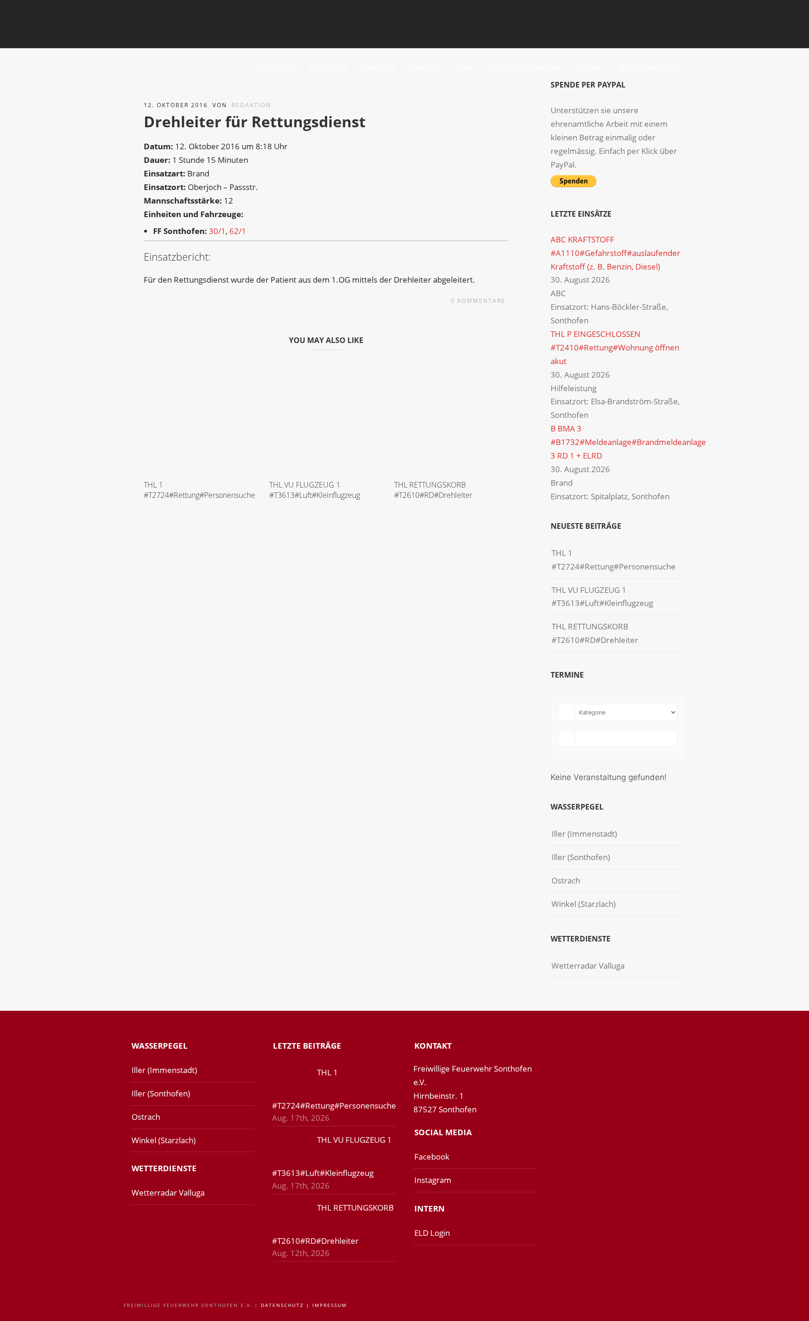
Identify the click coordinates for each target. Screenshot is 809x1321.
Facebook (431, 1156)
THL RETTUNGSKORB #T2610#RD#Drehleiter (433, 490)
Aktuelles (328, 68)
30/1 (217, 231)
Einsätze (378, 68)
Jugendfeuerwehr (524, 68)
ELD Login (432, 1232)
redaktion (251, 105)
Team (464, 68)
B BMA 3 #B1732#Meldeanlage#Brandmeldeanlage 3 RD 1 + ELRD (628, 442)
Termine (424, 68)
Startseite (274, 68)
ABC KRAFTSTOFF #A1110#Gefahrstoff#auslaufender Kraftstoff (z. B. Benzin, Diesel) (615, 253)
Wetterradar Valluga (588, 965)
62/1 (237, 231)
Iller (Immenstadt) (584, 833)
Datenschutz (282, 1305)
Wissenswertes (648, 68)
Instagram (432, 1180)
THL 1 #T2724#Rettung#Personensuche (199, 490)
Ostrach (566, 880)
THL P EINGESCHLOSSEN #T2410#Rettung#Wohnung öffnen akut (615, 347)
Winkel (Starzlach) (584, 903)
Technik (589, 68)
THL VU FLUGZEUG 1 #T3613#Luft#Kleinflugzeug (314, 490)
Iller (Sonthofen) (581, 857)
